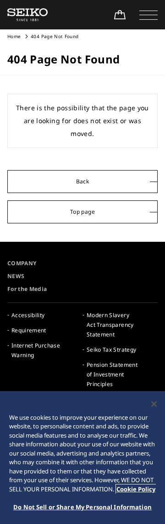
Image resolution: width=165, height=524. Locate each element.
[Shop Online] (119, 14)
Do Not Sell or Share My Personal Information (82, 507)
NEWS (15, 276)
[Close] (154, 404)
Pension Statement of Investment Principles (112, 374)
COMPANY (21, 263)
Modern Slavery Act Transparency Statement (110, 324)
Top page (82, 212)
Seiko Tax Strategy (111, 349)
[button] (148, 14)
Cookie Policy (135, 489)
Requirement (28, 330)
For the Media (27, 289)
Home (14, 36)
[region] (82, 457)
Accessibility (28, 315)
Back (82, 181)
